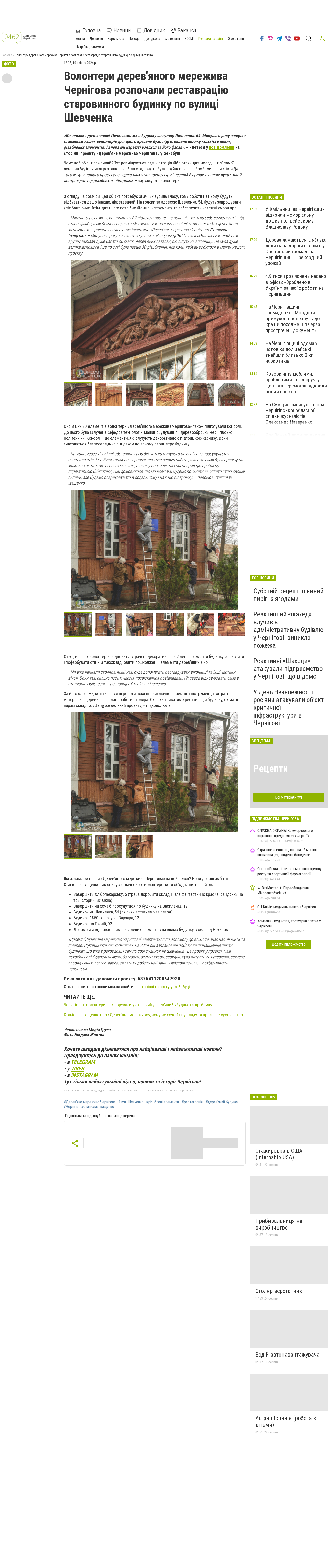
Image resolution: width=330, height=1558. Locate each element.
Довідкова (152, 39)
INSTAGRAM (84, 1075)
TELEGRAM (83, 1062)
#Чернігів (71, 1107)
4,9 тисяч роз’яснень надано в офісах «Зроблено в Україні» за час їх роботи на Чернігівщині (295, 285)
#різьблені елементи (162, 1102)
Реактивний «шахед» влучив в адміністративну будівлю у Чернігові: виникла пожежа (288, 629)
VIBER (77, 1068)
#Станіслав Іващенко (97, 1107)
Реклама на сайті (210, 39)
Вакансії (187, 30)
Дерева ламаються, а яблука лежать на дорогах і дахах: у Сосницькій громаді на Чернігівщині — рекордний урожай (295, 251)
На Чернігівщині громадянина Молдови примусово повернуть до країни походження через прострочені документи (292, 318)
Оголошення (236, 39)
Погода (134, 39)
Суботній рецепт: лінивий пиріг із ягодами (288, 595)
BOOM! (189, 39)
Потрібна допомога (90, 47)
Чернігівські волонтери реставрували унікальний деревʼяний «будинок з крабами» (138, 1004)
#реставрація (192, 1102)
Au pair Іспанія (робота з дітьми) (285, 1421)
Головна (91, 30)
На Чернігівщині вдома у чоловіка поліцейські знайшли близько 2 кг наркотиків (291, 352)
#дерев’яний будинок (222, 1102)
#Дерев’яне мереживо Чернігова (89, 1102)
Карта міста (116, 39)
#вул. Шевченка (130, 1102)
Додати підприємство (289, 944)
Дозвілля (96, 39)
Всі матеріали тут (288, 797)
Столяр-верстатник (278, 1291)
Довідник (154, 30)
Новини (122, 30)
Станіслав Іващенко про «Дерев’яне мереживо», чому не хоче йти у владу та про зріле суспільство (153, 1014)
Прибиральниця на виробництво (278, 1224)
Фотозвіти (172, 39)
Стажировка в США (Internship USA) (278, 1154)
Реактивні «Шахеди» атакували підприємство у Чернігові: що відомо (288, 668)
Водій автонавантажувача (287, 1354)
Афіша (80, 39)
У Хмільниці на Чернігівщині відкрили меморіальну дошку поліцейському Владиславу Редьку (295, 218)
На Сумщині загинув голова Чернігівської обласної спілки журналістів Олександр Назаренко (294, 413)
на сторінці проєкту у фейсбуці (162, 986)
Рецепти (270, 768)
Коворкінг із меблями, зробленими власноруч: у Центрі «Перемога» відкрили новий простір (296, 382)
